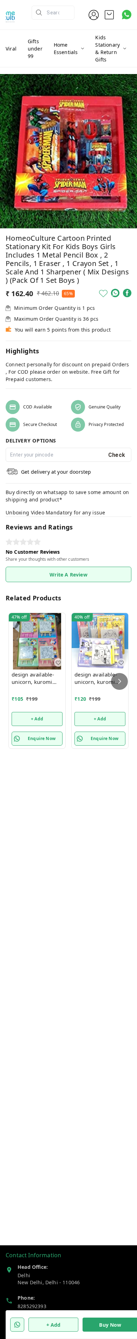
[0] (109, 14)
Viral (11, 48)
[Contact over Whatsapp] (126, 14)
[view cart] (109, 14)
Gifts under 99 (35, 48)
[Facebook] (127, 293)
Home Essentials (66, 48)
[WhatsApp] (115, 293)
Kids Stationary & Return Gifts (107, 48)
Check (117, 455)
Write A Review (68, 574)
